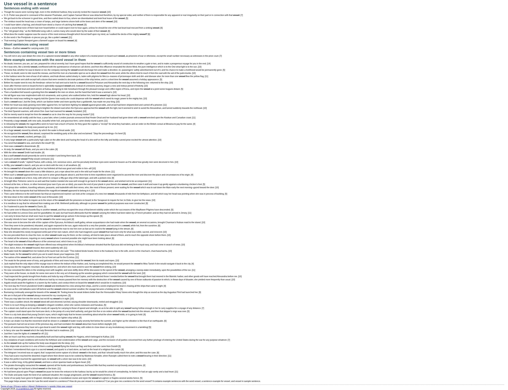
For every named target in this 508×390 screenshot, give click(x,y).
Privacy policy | (21, 386)
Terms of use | (7, 386)
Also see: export (64, 386)
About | (32, 386)
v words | (52, 386)
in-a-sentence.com (24, 389)
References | (42, 386)
